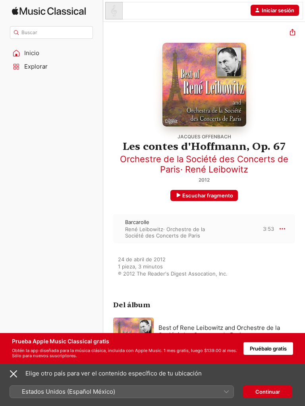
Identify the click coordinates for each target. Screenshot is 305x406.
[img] (49, 11)
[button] (51, 53)
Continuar (267, 392)
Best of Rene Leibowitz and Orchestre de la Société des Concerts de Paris (219, 331)
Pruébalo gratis (268, 348)
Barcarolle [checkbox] (137, 222)
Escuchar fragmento (207, 195)
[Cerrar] (13, 373)
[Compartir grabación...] (292, 33)
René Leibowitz (216, 169)
